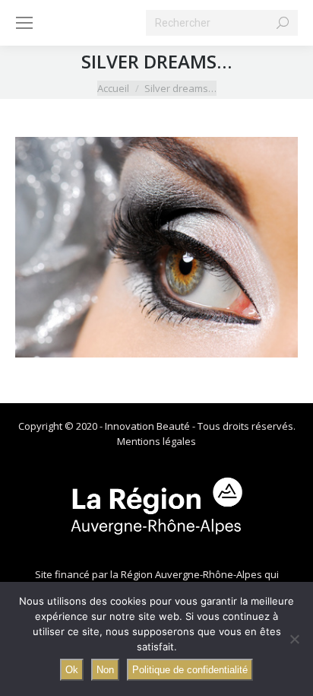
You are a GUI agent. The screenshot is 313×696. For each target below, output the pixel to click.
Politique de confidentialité (190, 669)
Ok (71, 669)
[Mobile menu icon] (24, 23)
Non (105, 669)
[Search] (283, 23)
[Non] (294, 639)
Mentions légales (156, 441)
